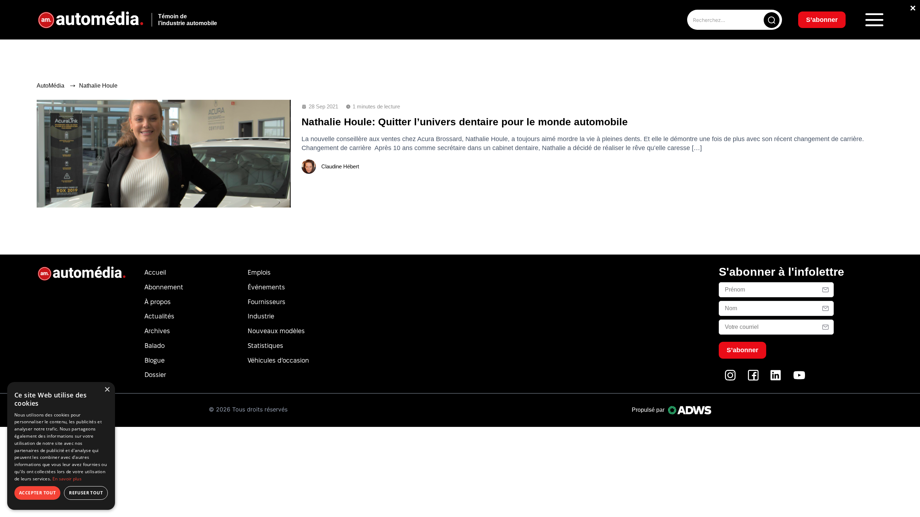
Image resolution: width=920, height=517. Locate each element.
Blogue (154, 360)
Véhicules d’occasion (278, 360)
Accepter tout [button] (37, 493)
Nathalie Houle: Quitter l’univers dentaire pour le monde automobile (465, 121)
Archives (157, 330)
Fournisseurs (266, 301)
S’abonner (822, 19)
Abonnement (163, 287)
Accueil (155, 272)
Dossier (155, 374)
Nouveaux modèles (276, 330)
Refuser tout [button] (86, 493)
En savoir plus (67, 479)
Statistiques (265, 345)
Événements (266, 287)
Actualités (159, 316)
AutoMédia (50, 86)
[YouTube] (799, 379)
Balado (154, 345)
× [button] (107, 389)
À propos (157, 301)
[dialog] (61, 446)
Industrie (261, 316)
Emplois (259, 272)
